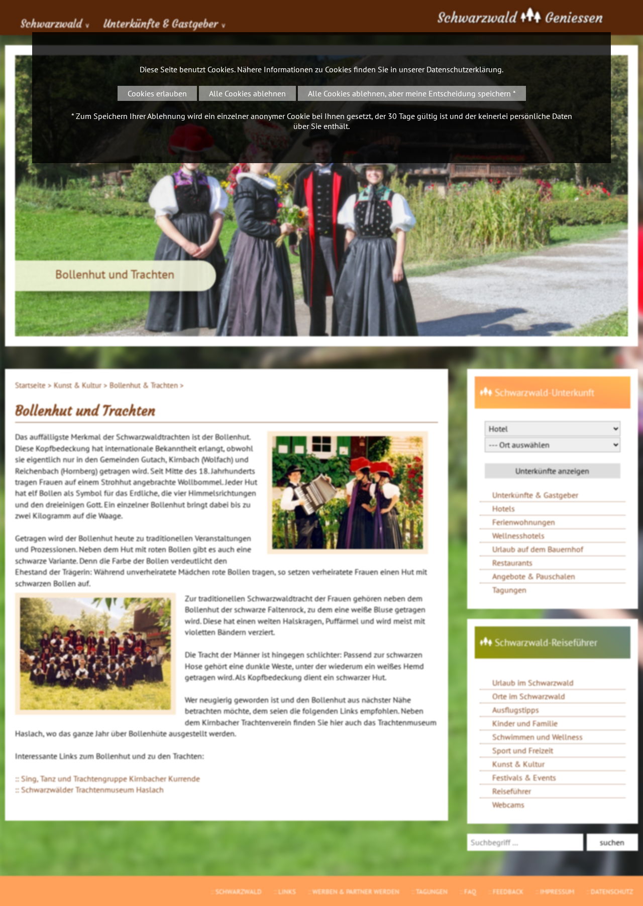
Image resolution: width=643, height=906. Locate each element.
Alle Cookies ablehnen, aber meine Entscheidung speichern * (412, 93)
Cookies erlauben (157, 93)
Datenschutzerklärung (464, 69)
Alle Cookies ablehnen (247, 93)
